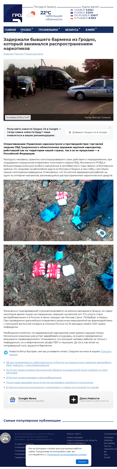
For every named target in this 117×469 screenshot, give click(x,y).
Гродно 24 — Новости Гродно (5, 438)
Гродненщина (48, 29)
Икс (106, 454)
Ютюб (107, 457)
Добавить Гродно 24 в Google (89, 132)
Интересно (13, 33)
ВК (105, 452)
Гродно (26, 29)
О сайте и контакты (24, 444)
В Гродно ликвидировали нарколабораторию (34, 377)
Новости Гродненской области (82, 440)
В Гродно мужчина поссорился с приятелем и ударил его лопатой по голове (52, 387)
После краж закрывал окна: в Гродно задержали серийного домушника (49, 382)
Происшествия (34, 54)
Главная (10, 29)
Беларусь (71, 29)
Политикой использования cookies (66, 454)
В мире (90, 29)
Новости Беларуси (76, 443)
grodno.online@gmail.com (39, 439)
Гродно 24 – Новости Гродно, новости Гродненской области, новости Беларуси (13, 13)
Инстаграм (109, 443)
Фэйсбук (108, 440)
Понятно (82, 462)
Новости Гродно (75, 437)
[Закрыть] (110, 128)
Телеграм (108, 437)
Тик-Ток (107, 446)
